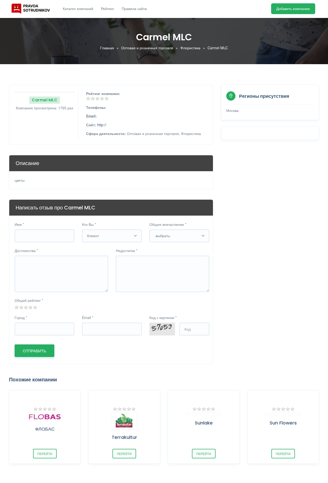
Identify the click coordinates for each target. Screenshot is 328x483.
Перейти (44, 453)
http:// (101, 124)
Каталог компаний (78, 8)
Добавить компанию (293, 8)
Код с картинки (163, 317)
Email (87, 317)
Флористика (190, 47)
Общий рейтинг (29, 300)
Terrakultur (124, 437)
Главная (107, 47)
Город (21, 317)
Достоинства (26, 250)
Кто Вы (89, 224)
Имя (19, 224)
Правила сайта (134, 8)
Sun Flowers (283, 423)
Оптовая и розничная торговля (147, 47)
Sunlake (204, 423)
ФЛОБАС (45, 429)
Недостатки (126, 250)
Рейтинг (107, 8)
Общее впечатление (167, 224)
